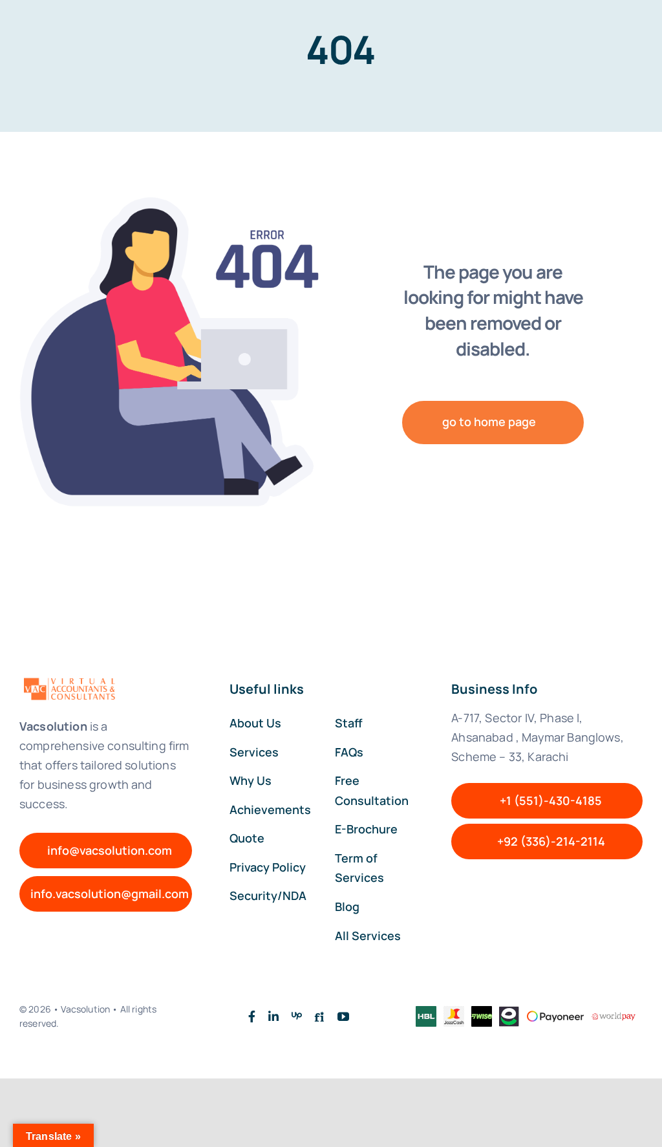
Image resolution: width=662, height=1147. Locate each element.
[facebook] (251, 1016)
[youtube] (343, 1016)
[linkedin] (273, 1016)
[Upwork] (297, 1016)
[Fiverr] (319, 1016)
